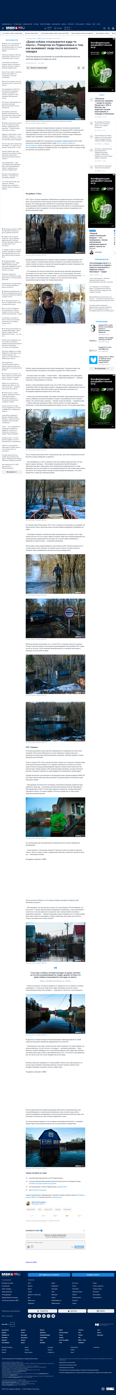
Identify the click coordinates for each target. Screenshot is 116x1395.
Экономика (96, 1294)
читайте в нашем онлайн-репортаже (42, 1183)
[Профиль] (113, 28)
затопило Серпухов (39, 1190)
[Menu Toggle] (3, 28)
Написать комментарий (38, 68)
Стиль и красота (98, 1286)
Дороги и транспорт (34, 1294)
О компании (6, 1286)
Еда (29, 1297)
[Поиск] (104, 28)
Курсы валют (79, 24)
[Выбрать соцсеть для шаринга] (83, 68)
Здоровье (31, 1303)
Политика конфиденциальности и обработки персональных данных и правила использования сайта (85, 1372)
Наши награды (6, 1289)
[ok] (39, 1316)
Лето (53, 1292)
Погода (35, 24)
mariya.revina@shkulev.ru (14, 1377)
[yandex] (53, 1316)
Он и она (75, 1283)
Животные (31, 1300)
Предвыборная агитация (10, 1297)
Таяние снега (48, 1209)
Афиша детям (27, 24)
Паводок (58, 1209)
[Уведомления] (109, 28)
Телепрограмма (45, 24)
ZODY (93, 24)
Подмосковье (31, 1209)
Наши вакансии (7, 1292)
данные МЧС (62, 1187)
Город (30, 1292)
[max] (44, 1316)
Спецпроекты (97, 1297)
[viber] (48, 1316)
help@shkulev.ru (14, 1375)
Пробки (88, 24)
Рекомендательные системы (66, 1367)
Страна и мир (97, 1289)
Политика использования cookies (67, 1365)
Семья (74, 1303)
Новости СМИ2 (31, 1262)
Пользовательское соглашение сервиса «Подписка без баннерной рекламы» (79, 1370)
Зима (53, 1283)
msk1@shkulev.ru (22, 1371)
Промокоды (17, 24)
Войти (32, 1247)
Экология (96, 1292)
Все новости (12, 40)
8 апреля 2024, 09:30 (31, 63)
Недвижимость (7, 24)
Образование (56, 1303)
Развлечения (76, 1297)
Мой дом (54, 1294)
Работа (74, 1294)
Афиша (64, 24)
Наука (53, 1297)
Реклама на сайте (7, 1283)
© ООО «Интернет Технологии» (30, 1389)
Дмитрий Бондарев (39, 1202)
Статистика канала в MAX (10, 1300)
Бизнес (30, 1286)
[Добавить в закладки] (78, 68)
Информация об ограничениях (67, 1362)
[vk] (34, 1316)
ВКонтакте (57, 1197)
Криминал (55, 1286)
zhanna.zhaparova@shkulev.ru (9, 1382)
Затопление (67, 1209)
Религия (75, 1300)
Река (39, 1209)
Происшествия (77, 1292)
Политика (75, 1289)
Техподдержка (6, 1294)
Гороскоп (71, 24)
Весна (30, 1289)
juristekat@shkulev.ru (43, 1373)
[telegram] (30, 1316)
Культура (54, 1289)
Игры (98, 24)
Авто (29, 1283)
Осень (74, 1286)
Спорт (95, 1283)
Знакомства (56, 24)
